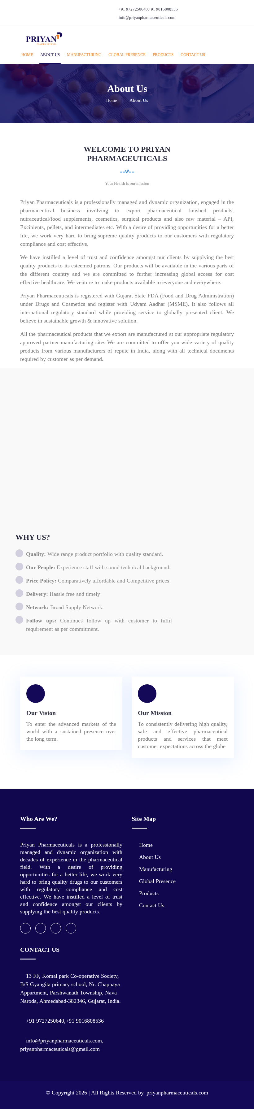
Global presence (157, 881)
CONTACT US (193, 54)
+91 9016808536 (163, 9)
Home (111, 100)
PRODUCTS (163, 54)
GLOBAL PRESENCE (127, 54)
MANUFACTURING (84, 54)
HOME (27, 54)
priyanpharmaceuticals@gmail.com (60, 1049)
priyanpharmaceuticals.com (177, 1093)
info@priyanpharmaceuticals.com (147, 17)
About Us (150, 857)
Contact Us (151, 905)
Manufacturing (155, 869)
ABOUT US (50, 54)
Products (149, 893)
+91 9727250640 (133, 9)
